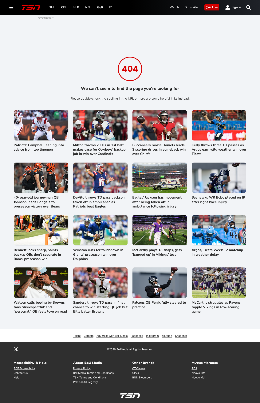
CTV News (138, 368)
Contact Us (21, 372)
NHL (52, 7)
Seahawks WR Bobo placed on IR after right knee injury (218, 199)
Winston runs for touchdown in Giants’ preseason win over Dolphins (98, 254)
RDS (194, 368)
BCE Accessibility (24, 368)
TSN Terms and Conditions (89, 377)
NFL (88, 7)
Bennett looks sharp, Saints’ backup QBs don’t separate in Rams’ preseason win (37, 254)
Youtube (167, 335)
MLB (76, 7)
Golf (100, 7)
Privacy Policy (82, 368)
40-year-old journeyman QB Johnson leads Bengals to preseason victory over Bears (37, 202)
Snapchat (181, 335)
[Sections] (11, 7)
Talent (77, 335)
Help (16, 377)
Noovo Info (198, 372)
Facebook (137, 335)
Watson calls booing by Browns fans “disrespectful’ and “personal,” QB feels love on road (40, 307)
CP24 (135, 372)
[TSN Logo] (30, 7)
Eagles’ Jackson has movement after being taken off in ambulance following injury (157, 202)
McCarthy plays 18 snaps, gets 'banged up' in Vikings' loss (157, 252)
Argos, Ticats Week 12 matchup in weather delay (217, 252)
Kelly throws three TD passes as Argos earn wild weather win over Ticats (219, 149)
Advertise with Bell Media (112, 335)
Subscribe (191, 7)
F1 (111, 7)
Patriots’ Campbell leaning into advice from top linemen (39, 147)
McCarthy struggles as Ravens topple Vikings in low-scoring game (216, 307)
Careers (88, 335)
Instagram (152, 335)
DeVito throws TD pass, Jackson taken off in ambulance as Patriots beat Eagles (99, 202)
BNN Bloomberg (142, 377)
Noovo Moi (198, 377)
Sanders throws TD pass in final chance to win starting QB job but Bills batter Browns (100, 307)
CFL (64, 7)
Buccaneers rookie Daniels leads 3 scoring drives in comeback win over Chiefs (159, 149)
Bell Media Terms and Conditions (93, 372)
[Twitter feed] (16, 349)
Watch (174, 7)
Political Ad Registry (85, 382)
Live (215, 7)
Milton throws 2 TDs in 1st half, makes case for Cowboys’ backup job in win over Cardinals (99, 149)
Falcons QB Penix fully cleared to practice (159, 304)
